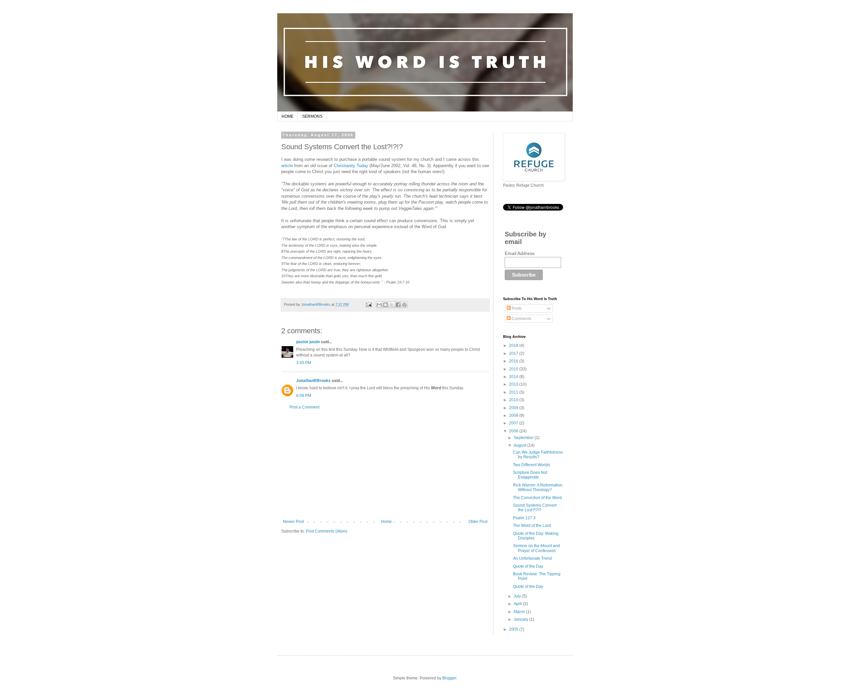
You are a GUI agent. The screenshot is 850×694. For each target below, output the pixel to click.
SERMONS (312, 116)
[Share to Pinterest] (404, 304)
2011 (514, 392)
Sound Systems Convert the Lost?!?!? (534, 507)
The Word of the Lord (532, 525)
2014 (514, 376)
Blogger (449, 678)
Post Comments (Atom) (326, 531)
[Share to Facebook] (398, 304)
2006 (514, 431)
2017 (514, 353)
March (520, 611)
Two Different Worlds (531, 465)
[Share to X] (391, 304)
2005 (514, 629)
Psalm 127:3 (524, 518)
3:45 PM (303, 362)
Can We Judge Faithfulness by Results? (538, 454)
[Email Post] (368, 304)
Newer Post (293, 521)
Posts (516, 308)
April (518, 603)
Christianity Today (351, 165)
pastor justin (308, 342)
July (518, 596)
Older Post (477, 521)
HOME (288, 116)
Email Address (520, 253)
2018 (514, 345)
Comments (521, 318)
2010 (514, 400)
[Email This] (379, 304)
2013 (514, 384)
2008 (514, 415)
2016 (514, 361)
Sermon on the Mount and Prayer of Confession (536, 548)
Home (386, 521)
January (521, 619)
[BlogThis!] (385, 304)
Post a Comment (304, 407)
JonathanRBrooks (313, 380)
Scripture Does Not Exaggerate (530, 474)
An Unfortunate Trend (532, 558)
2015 (514, 369)
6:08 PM (303, 395)
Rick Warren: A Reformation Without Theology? (537, 487)
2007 (514, 423)
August (520, 445)
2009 (514, 408)
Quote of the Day (528, 566)
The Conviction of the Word (537, 497)
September (524, 437)
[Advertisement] (385, 464)
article (287, 165)
